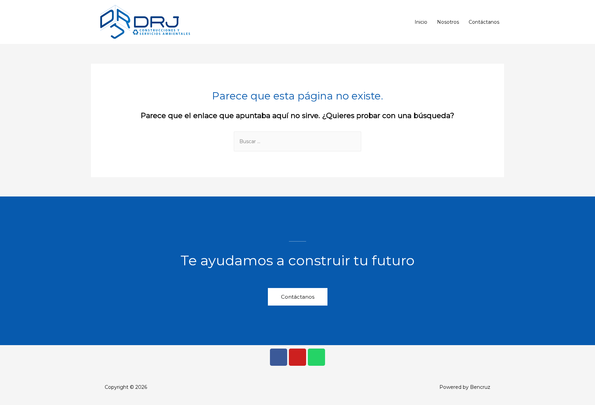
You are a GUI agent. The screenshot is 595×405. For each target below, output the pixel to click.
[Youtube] (297, 357)
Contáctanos (484, 22)
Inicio (421, 22)
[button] (297, 297)
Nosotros (448, 22)
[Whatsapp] (316, 357)
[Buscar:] (297, 141)
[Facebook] (278, 357)
